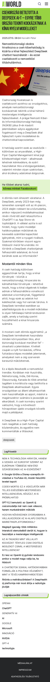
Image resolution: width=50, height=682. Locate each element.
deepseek (8, 439)
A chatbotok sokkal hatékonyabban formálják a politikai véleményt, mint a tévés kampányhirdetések (24, 571)
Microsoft (7, 628)
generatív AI (9, 613)
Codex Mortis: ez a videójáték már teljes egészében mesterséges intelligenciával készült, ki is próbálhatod (23, 492)
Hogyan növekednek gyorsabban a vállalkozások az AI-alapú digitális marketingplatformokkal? (24, 518)
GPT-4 (5, 643)
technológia (8, 648)
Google (6, 623)
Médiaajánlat (25, 663)
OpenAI (6, 603)
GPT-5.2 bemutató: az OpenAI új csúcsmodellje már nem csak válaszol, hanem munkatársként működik (22, 506)
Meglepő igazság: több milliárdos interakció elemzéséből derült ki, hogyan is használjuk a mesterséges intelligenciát (24, 531)
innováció (8, 633)
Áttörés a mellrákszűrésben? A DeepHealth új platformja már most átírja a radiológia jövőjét (24, 583)
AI (3, 618)
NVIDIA (6, 638)
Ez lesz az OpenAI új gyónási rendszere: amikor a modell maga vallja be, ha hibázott (23, 559)
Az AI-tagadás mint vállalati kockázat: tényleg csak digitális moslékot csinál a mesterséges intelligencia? (22, 544)
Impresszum (25, 670)
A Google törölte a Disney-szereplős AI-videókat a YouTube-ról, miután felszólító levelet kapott (23, 478)
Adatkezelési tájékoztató (25, 676)
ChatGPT (7, 608)
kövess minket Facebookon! (19, 188)
